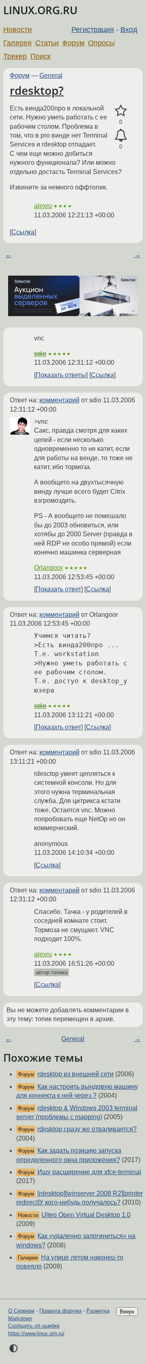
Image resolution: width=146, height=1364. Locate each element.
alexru (43, 205)
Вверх (127, 1312)
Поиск (40, 56)
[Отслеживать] (121, 135)
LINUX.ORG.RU (40, 10)
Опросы (101, 43)
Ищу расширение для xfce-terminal (89, 1172)
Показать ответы (61, 375)
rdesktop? (37, 90)
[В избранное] (121, 111)
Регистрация (92, 29)
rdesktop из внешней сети (75, 1074)
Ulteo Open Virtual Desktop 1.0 (86, 1214)
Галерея (17, 43)
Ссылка (22, 232)
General (50, 75)
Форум (73, 43)
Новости (17, 29)
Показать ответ (58, 589)
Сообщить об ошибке (34, 1326)
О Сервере (21, 1311)
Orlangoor (48, 567)
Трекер (15, 56)
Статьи (47, 43)
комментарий (59, 400)
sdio (40, 353)
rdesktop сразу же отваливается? (87, 1129)
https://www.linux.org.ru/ (36, 1333)
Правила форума (60, 1311)
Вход (128, 29)
